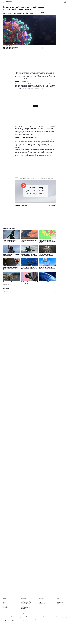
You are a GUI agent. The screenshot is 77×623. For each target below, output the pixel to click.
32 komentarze (47, 47)
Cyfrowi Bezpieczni (6, 606)
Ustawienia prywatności (55, 613)
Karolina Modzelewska (13, 47)
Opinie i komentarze (42, 1)
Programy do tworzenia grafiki (25, 607)
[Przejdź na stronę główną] (4, 2)
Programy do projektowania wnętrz (26, 602)
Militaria (34, 1)
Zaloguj (69, 1)
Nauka (29, 1)
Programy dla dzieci (24, 606)
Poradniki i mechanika (60, 601)
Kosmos (23, 1)
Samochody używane (60, 602)
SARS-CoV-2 (42, 149)
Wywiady (58, 603)
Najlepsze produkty (42, 603)
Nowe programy (23, 608)
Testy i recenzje (41, 601)
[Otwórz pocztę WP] (62, 2)
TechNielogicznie (5, 607)
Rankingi (40, 602)
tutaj (24, 620)
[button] (65, 2)
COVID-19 (31, 73)
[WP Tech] (10, 2)
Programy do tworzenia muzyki (25, 601)
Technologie (16, 1)
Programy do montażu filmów (25, 603)
